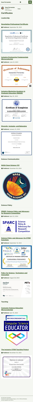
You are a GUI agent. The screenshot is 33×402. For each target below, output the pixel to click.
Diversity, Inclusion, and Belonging (14, 126)
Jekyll (7, 398)
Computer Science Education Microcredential (12, 309)
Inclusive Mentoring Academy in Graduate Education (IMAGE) (13, 92)
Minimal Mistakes (23, 398)
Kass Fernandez (6, 2)
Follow (19, 8)
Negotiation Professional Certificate (14, 24)
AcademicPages (13, 398)
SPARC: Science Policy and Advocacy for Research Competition (15, 212)
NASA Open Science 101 (10, 165)
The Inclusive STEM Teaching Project (15, 350)
